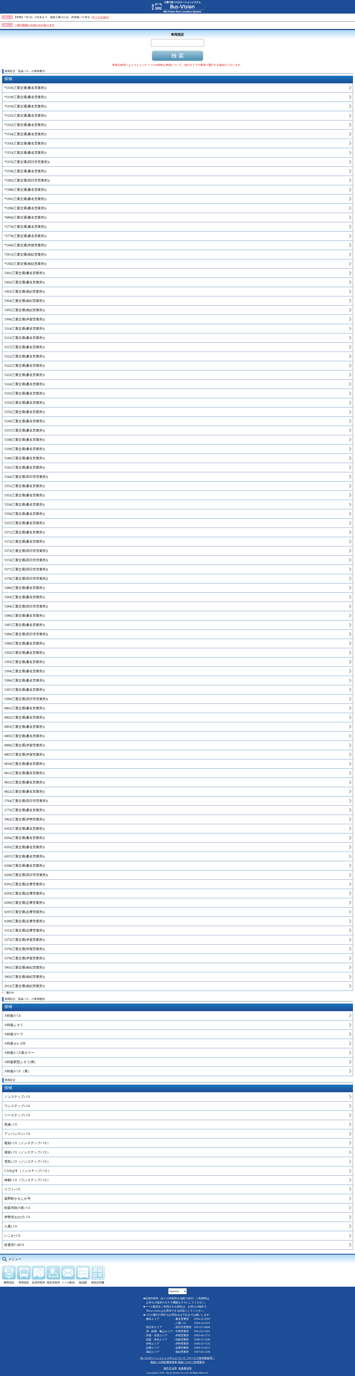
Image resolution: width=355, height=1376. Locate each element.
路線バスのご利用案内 (191, 1362)
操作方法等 (170, 1368)
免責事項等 (185, 1368)
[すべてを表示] (100, 17)
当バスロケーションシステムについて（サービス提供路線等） (177, 1358)
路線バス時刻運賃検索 (163, 1362)
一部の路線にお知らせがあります (34, 25)
